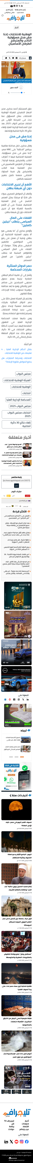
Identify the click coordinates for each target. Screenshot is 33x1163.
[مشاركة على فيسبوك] (14, 6)
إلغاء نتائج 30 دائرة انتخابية (21, 424)
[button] (22, 756)
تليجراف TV (9, 1121)
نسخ (16, 485)
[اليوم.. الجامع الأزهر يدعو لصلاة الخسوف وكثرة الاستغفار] (16, 841)
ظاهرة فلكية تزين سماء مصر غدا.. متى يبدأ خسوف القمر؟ (17, 988)
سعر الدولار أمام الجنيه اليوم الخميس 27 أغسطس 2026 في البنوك (16, 548)
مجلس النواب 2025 (20, 406)
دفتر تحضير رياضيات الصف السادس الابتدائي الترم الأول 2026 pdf (12, 749)
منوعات (25, 1123)
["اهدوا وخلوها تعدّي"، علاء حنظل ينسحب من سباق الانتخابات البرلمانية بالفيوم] (27, 446)
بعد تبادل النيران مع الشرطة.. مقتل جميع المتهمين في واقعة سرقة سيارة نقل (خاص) (17, 525)
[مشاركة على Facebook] (27, 1141)
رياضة (11, 1126)
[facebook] (14, 699)
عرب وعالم (24, 1129)
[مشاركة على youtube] (11, 6)
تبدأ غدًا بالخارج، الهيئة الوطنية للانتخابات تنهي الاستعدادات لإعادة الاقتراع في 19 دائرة (12, 462)
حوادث (11, 1129)
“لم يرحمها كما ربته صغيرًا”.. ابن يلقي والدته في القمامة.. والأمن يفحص (16, 572)
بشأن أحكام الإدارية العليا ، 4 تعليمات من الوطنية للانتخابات (16, 351)
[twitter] (23, 699)
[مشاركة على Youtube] (16, 1141)
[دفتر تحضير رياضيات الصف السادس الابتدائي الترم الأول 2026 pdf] (26, 748)
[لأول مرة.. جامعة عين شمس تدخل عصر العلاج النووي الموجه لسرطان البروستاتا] (16, 905)
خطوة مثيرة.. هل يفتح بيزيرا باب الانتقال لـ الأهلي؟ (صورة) (18, 541)
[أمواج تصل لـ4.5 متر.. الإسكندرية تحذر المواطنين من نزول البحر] (16, 1041)
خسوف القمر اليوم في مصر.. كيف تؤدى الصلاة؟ (19, 824)
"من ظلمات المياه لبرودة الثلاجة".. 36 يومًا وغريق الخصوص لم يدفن (16, 555)
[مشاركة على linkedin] (22, 6)
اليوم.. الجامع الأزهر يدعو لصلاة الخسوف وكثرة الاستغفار (20, 856)
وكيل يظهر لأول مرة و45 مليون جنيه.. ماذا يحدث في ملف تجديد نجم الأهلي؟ (16, 533)
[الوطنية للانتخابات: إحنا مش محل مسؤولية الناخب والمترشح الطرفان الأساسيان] (13, 58)
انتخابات (26, 393)
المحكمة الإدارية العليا (18, 399)
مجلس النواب (23, 374)
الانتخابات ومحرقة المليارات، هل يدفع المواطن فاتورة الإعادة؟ (16, 360)
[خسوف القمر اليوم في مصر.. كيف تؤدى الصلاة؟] (16, 809)
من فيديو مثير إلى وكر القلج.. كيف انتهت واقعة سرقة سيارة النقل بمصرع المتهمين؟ (16, 563)
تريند (23, 730)
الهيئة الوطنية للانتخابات (17, 380)
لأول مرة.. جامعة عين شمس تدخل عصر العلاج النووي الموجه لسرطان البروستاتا (17, 922)
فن (12, 1123)
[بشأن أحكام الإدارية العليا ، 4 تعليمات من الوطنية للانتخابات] (27, 454)
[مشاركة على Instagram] (21, 1141)
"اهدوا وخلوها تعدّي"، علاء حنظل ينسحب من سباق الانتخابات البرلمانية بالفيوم (12, 445)
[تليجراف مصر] (15, 18)
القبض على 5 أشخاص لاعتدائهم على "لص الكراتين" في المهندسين (16, 517)
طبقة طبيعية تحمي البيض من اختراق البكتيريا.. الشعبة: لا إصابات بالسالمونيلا (17, 1021)
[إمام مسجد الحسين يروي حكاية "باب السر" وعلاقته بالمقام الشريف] (16, 873)
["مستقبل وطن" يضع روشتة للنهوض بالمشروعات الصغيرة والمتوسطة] (16, 941)
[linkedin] (28, 699)
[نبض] (5, 699)
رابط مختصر (16, 477)
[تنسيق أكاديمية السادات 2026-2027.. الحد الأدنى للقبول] (26, 739)
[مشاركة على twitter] (19, 6)
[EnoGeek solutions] (16, 1158)
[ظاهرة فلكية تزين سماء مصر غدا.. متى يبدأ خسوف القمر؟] (16, 973)
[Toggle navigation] (28, 15)
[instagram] (19, 699)
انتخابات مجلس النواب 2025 (19, 414)
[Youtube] (10, 699)
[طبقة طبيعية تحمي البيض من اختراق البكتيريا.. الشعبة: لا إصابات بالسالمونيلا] (16, 1005)
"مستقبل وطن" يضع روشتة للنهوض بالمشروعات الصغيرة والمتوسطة (18, 955)
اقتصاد (26, 1126)
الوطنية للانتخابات (21, 386)
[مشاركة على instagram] (17, 6)
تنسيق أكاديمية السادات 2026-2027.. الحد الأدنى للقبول (13, 740)
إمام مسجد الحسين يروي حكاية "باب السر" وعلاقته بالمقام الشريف (18, 888)
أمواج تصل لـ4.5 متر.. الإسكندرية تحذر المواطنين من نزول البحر (18, 1055)
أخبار (16, 27)
